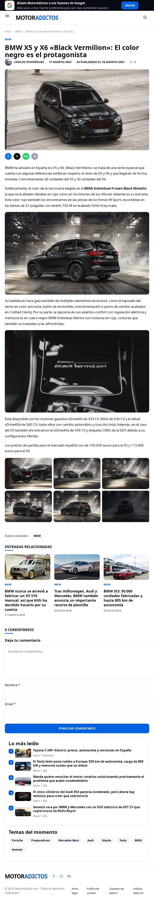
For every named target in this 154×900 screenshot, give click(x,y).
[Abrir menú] (9, 17)
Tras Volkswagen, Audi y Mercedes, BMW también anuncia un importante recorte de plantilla (76, 598)
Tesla (123, 840)
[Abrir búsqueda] (145, 17)
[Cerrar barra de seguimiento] (145, 5)
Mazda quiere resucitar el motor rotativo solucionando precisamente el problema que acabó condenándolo (88, 779)
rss (69, 876)
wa (26, 156)
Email (10, 704)
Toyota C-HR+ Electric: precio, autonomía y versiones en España (82, 750)
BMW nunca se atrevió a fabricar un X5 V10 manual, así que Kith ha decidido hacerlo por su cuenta (26, 600)
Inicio (8, 31)
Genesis (17, 849)
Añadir (130, 5)
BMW (18, 31)
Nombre (12, 685)
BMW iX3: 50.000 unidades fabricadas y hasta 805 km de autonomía (123, 598)
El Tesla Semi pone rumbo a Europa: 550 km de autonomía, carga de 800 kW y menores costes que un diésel (88, 763)
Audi (90, 840)
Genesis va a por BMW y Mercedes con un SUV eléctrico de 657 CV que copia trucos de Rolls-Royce (86, 809)
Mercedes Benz (68, 840)
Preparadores (40, 840)
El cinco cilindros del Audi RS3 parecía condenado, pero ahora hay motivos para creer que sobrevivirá (84, 794)
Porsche (17, 840)
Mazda (106, 840)
